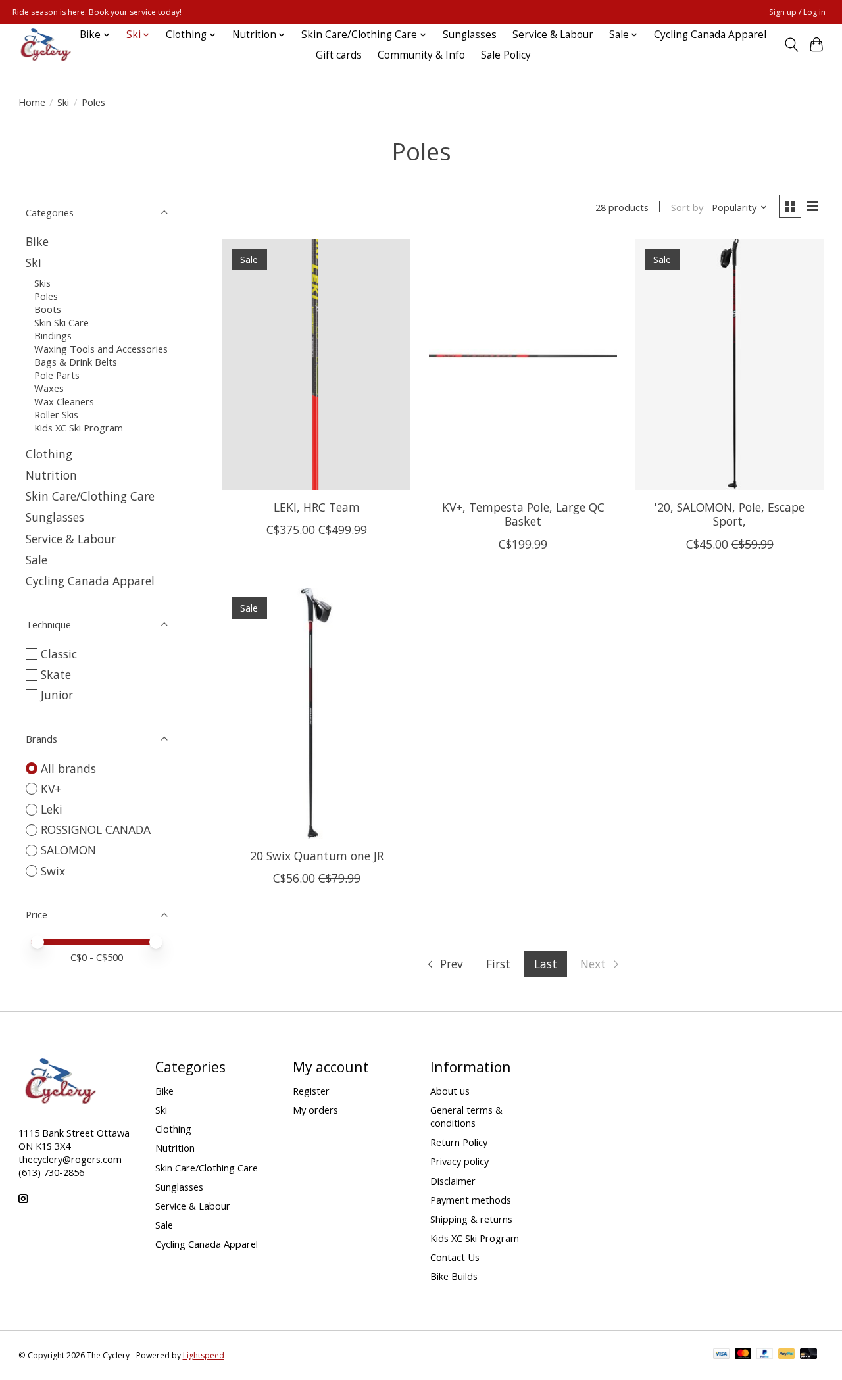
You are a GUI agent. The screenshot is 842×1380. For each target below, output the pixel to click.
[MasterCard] (743, 1355)
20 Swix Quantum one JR (317, 856)
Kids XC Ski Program (78, 427)
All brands (68, 768)
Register (311, 1090)
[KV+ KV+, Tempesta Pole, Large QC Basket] (523, 364)
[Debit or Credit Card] (808, 1355)
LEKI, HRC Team (317, 507)
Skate (56, 674)
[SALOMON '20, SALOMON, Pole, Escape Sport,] (729, 364)
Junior (57, 694)
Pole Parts (57, 375)
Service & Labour (552, 34)
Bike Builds (454, 1276)
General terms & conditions (466, 1116)
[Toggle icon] (791, 45)
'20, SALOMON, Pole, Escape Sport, (730, 514)
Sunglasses (470, 34)
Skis (42, 282)
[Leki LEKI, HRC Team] (316, 364)
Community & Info (421, 55)
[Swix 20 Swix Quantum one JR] (316, 713)
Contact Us (455, 1257)
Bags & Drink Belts (75, 361)
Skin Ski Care (61, 322)
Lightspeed (203, 1355)
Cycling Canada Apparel (710, 34)
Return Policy (458, 1141)
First (498, 964)
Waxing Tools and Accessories (101, 348)
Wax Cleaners (64, 401)
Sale (36, 560)
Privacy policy (459, 1161)
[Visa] (721, 1355)
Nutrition (51, 475)
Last (545, 964)
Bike (37, 241)
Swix (53, 871)
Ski (63, 102)
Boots (47, 309)
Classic (59, 654)
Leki (51, 809)
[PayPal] (765, 1355)
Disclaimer (453, 1180)
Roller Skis (56, 414)
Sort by (687, 207)
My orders (315, 1109)
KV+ (51, 789)
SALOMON (68, 850)
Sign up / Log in (797, 12)
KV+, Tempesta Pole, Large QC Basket (523, 514)
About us (450, 1090)
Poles (46, 296)
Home (31, 102)
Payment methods (470, 1199)
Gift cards (339, 55)
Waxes (49, 388)
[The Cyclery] (43, 44)
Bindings (53, 335)
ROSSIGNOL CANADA (96, 829)
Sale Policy (506, 55)
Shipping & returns (471, 1218)
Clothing (49, 454)
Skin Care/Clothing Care (90, 496)
